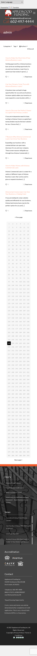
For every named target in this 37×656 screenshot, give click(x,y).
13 (9, 231)
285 (16, 394)
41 (24, 245)
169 (9, 325)
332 (13, 423)
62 (13, 260)
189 (16, 336)
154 (20, 314)
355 (9, 437)
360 (28, 437)
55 (9, 256)
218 (13, 354)
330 (28, 419)
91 (9, 278)
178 (20, 329)
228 (28, 358)
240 (28, 365)
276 (28, 387)
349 (9, 434)
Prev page (19, 217)
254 (13, 376)
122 (13, 296)
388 (20, 455)
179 (24, 329)
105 (16, 285)
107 (24, 285)
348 (28, 430)
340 (20, 426)
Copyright (9, 633)
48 (28, 249)
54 (28, 253)
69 (16, 263)
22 (20, 235)
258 (28, 376)
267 (16, 383)
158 (13, 318)
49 (9, 253)
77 (24, 267)
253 (9, 376)
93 (16, 278)
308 (13, 408)
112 (20, 289)
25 (9, 238)
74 (13, 267)
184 (20, 332)
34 (20, 242)
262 (20, 379)
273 (16, 387)
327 (16, 419)
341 (24, 426)
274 (20, 387)
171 (16, 325)
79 (9, 271)
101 (24, 282)
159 (16, 318)
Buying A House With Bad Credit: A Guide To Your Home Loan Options (17, 540)
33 (16, 242)
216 (28, 350)
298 (20, 401)
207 (16, 347)
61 (9, 260)
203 (24, 343)
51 (16, 253)
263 (24, 379)
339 (16, 426)
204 (28, 343)
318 (28, 412)
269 (24, 383)
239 (24, 365)
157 (9, 318)
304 (20, 405)
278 (13, 390)
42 (28, 245)
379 (9, 452)
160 (20, 318)
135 (16, 303)
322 (20, 416)
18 (28, 231)
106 (20, 285)
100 (20, 282)
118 (20, 292)
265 (9, 383)
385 (9, 455)
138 (28, 303)
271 (9, 387)
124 (20, 296)
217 (9, 354)
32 (13, 242)
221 (24, 354)
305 (24, 405)
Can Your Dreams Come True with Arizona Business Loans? (17, 85)
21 (16, 235)
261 (16, 379)
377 (24, 448)
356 (13, 437)
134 (13, 303)
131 (24, 300)
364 (20, 441)
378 (28, 448)
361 (9, 441)
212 (13, 350)
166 (20, 321)
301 (9, 405)
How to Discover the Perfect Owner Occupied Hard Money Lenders (18, 111)
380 (13, 452)
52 (20, 253)
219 (16, 354)
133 (9, 303)
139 (9, 307)
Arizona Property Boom (13, 483)
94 (20, 278)
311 (24, 408)
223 (9, 358)
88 (20, 274)
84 (28, 271)
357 (16, 437)
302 (13, 405)
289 (9, 397)
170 (13, 325)
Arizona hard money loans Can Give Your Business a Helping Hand (17, 193)
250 (20, 372)
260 (13, 379)
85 (9, 274)
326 (13, 419)
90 (28, 274)
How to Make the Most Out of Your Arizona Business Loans (17, 59)
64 (20, 260)
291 (16, 397)
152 (13, 314)
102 (28, 282)
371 (24, 445)
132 (28, 300)
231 (16, 361)
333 (16, 423)
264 (28, 379)
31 (9, 242)
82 (20, 271)
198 (28, 340)
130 (20, 300)
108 (28, 285)
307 (9, 408)
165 (16, 321)
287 (24, 394)
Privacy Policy (19, 633)
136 (20, 303)
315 (16, 412)
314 (13, 412)
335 (24, 423)
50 (13, 253)
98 (13, 282)
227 (24, 358)
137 (24, 303)
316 (20, 412)
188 (13, 336)
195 (16, 340)
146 (13, 311)
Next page (17, 460)
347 (24, 430)
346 (20, 430)
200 (13, 343)
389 (24, 455)
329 (24, 419)
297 (16, 401)
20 (13, 235)
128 (13, 300)
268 (20, 383)
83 (24, 271)
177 (16, 329)
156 (28, 314)
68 (13, 263)
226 (20, 358)
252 (28, 372)
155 (24, 314)
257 (24, 376)
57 (16, 256)
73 (9, 267)
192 (28, 336)
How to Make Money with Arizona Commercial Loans (17, 167)
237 (16, 365)
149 (24, 311)
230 (13, 361)
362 (13, 441)
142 (20, 307)
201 (16, 343)
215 (24, 350)
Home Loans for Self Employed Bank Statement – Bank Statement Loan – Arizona (17, 499)
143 (24, 307)
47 (24, 249)
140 (13, 307)
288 (28, 394)
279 (16, 390)
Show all (31, 49)
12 (28, 227)
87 (16, 274)
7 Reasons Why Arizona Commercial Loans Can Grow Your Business (18, 138)
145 (9, 311)
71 (24, 263)
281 (24, 390)
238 (20, 365)
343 (9, 430)
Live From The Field (12, 534)
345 (16, 430)
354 (28, 434)
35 (24, 242)
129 (16, 300)
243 (16, 368)
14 (13, 231)
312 (28, 408)
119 (24, 292)
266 (13, 383)
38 (13, 245)
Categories (7, 46)
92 (13, 278)
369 (16, 445)
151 (9, 314)
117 (16, 292)
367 (9, 445)
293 (24, 397)
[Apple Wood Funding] (18, 13)
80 (13, 271)
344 (13, 430)
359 (24, 437)
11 (24, 227)
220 (20, 354)
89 (24, 274)
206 (13, 347)
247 (9, 372)
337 (9, 426)
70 (20, 263)
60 (28, 256)
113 (24, 289)
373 (9, 448)
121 (9, 296)
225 (16, 358)
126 (28, 296)
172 (20, 325)
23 (24, 235)
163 (9, 321)
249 (16, 372)
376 (20, 448)
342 (28, 426)
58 (20, 256)
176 (13, 329)
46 (20, 249)
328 (20, 419)
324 (28, 416)
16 (20, 231)
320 (13, 416)
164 (13, 321)
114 (28, 289)
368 (13, 445)
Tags (14, 46)
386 (13, 455)
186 (28, 332)
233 (24, 361)
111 (16, 289)
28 (20, 238)
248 (13, 372)
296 (13, 401)
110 (13, 289)
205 (9, 347)
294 (28, 397)
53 (24, 253)
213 (16, 350)
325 (9, 419)
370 (20, 445)
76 (20, 267)
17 (24, 231)
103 (9, 285)
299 (24, 401)
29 (24, 238)
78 (28, 267)
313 (9, 412)
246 (28, 368)
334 (20, 423)
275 (24, 387)
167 (24, 321)
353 (24, 434)
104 (13, 285)
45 (16, 249)
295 (9, 401)
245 (24, 368)
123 (16, 296)
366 (28, 441)
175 (9, 329)
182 (13, 332)
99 (16, 282)
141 (16, 307)
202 (20, 343)
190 (20, 336)
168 (28, 321)
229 (9, 361)
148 (20, 311)
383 (24, 452)
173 (24, 325)
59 (24, 256)
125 (24, 296)
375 (16, 448)
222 (28, 354)
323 (24, 416)
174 (28, 325)
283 (9, 394)
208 (20, 347)
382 (20, 452)
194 (13, 340)
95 (24, 278)
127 (9, 300)
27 (16, 238)
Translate (16, 7)
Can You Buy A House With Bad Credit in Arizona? (18, 527)
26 (13, 238)
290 (13, 397)
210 (28, 347)
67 (9, 263)
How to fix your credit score (15, 488)
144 (28, 307)
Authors (23, 46)
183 (16, 332)
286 (20, 394)
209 (24, 347)
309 (16, 408)
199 (9, 343)
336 (28, 423)
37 (9, 245)
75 (16, 267)
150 (28, 311)
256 (20, 376)
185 (24, 332)
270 (28, 383)
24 (28, 235)
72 (28, 263)
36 (28, 242)
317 (24, 412)
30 (28, 238)
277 (9, 390)
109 (9, 289)
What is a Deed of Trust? (14, 492)
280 (20, 390)
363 (16, 441)
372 (28, 445)
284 (13, 394)
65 (24, 260)
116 (13, 292)
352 (20, 434)
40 (20, 245)
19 (9, 235)
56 (13, 256)
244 (20, 368)
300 (28, 401)
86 (13, 274)
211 (9, 350)
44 (13, 249)
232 (20, 361)
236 (13, 365)
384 (28, 452)
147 (16, 311)
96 (28, 278)
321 (16, 416)
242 (13, 368)
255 (16, 376)
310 (20, 408)
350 (13, 434)
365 (24, 441)
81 (16, 271)
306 (28, 405)
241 (9, 368)
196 (20, 340)
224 (13, 358)
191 (24, 336)
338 (13, 426)
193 (9, 340)
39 (16, 245)
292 (20, 397)
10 (20, 227)
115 (9, 292)
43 (9, 249)
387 (16, 455)
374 (13, 448)
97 (9, 282)
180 (28, 329)
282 (28, 390)
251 (24, 372)
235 (9, 365)
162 (28, 318)
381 (16, 452)
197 (24, 340)
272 (13, 387)
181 (9, 332)
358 (20, 437)
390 (28, 455)
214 (20, 350)
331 (9, 423)
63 (16, 260)
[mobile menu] (34, 13)
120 (28, 292)
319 (9, 416)
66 (28, 260)
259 (9, 379)
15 (16, 231)
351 (16, 434)
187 (9, 336)
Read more (28, 77)
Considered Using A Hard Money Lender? (16, 519)
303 (16, 405)
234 (28, 361)
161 (24, 318)
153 (16, 314)
